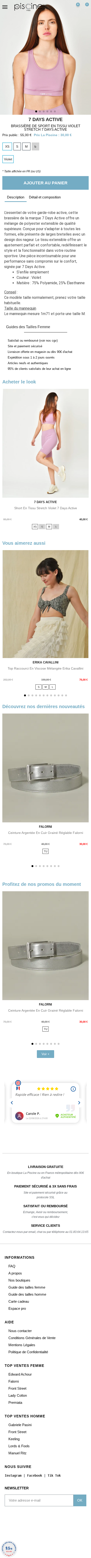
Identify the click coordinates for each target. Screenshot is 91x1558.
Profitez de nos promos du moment (41, 884)
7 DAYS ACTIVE (45, 119)
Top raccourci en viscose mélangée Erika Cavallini (45, 668)
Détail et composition (45, 197)
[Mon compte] (65, 7)
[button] (56, 7)
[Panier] (85, 7)
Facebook (34, 1475)
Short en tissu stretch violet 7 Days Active (45, 508)
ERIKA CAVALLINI (46, 662)
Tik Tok (54, 1475)
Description (15, 197)
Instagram (13, 1475)
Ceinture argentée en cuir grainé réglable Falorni (45, 833)
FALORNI (45, 826)
